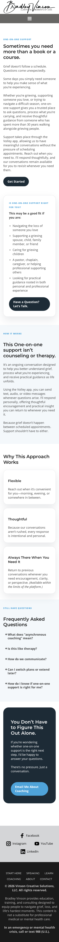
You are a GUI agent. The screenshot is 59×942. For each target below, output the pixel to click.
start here (13, 873)
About (30, 879)
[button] (29, 636)
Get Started (16, 181)
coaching (14, 879)
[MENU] (29, 18)
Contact (46, 879)
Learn (49, 873)
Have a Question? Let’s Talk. (26, 304)
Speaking (33, 873)
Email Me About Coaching (27, 789)
